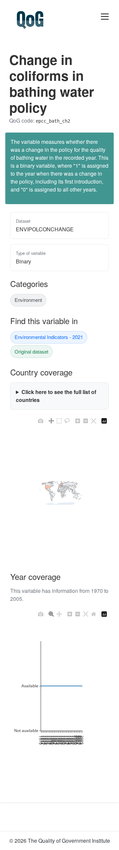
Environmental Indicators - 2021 (49, 336)
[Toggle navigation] (105, 16)
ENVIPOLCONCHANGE (45, 229)
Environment (28, 299)
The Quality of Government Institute (69, 840)
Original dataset (31, 351)
